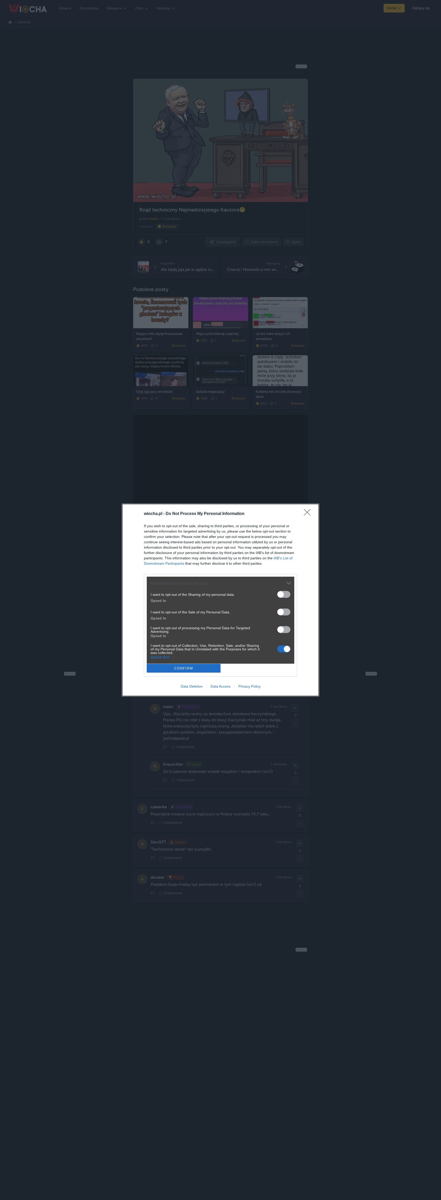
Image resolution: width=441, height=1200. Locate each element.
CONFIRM (183, 668)
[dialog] (220, 600)
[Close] (309, 514)
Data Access (220, 686)
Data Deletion (192, 686)
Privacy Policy (249, 686)
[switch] (283, 594)
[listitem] (220, 583)
